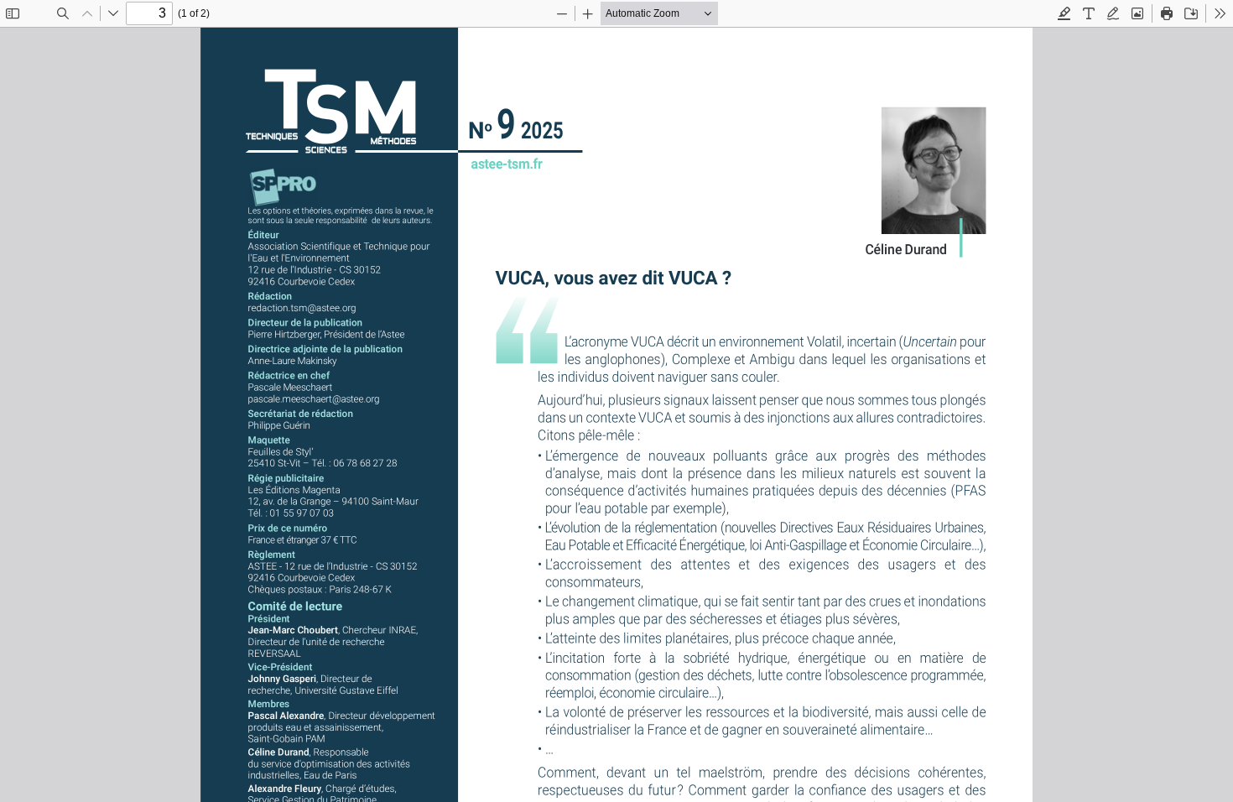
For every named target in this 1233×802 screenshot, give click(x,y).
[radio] (1064, 13)
